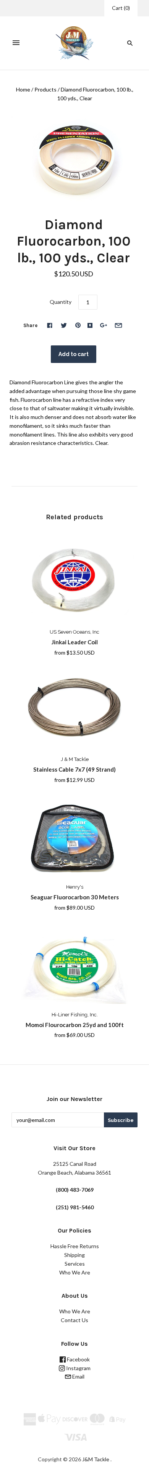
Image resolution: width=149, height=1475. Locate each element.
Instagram (78, 1368)
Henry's (74, 887)
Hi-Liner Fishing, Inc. (75, 1015)
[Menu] (16, 43)
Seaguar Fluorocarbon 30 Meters (75, 897)
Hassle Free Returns (74, 1246)
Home (23, 89)
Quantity (60, 302)
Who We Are (74, 1272)
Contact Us (74, 1320)
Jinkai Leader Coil (75, 642)
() (121, 8)
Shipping (74, 1255)
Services (75, 1263)
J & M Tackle (75, 759)
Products (45, 89)
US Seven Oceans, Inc (74, 632)
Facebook (78, 1359)
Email (77, 1376)
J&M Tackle (95, 1459)
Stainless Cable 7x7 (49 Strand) (74, 769)
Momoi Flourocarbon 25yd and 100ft (75, 1024)
